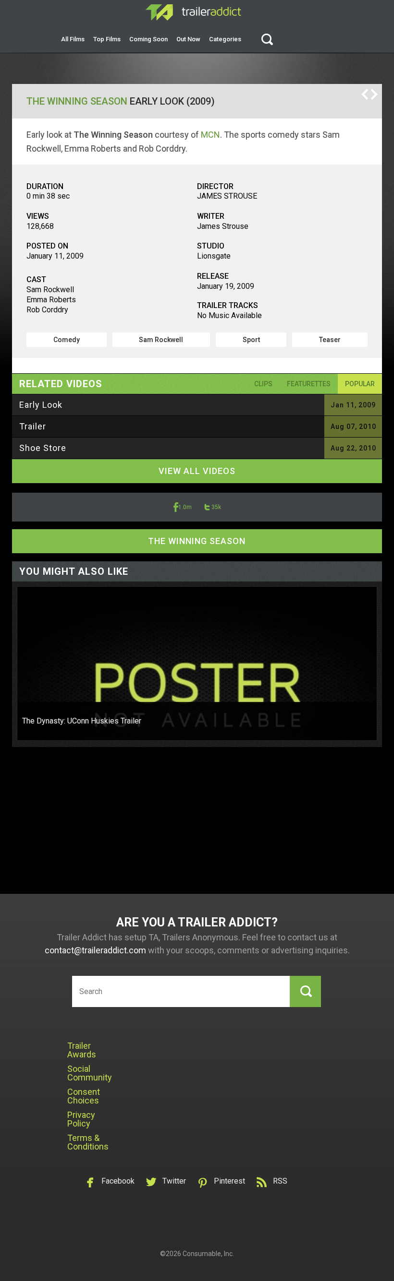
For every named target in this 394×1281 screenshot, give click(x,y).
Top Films (107, 39)
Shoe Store (42, 448)
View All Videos (197, 471)
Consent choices (83, 1096)
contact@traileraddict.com (95, 950)
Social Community (89, 1073)
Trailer (32, 426)
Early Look (40, 405)
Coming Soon (148, 39)
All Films (73, 39)
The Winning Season (76, 101)
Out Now (188, 39)
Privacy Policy (81, 1119)
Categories (225, 39)
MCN (210, 135)
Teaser (330, 340)
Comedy (66, 340)
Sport (251, 340)
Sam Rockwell (161, 340)
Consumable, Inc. (208, 1253)
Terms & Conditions (88, 1142)
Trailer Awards (81, 1050)
